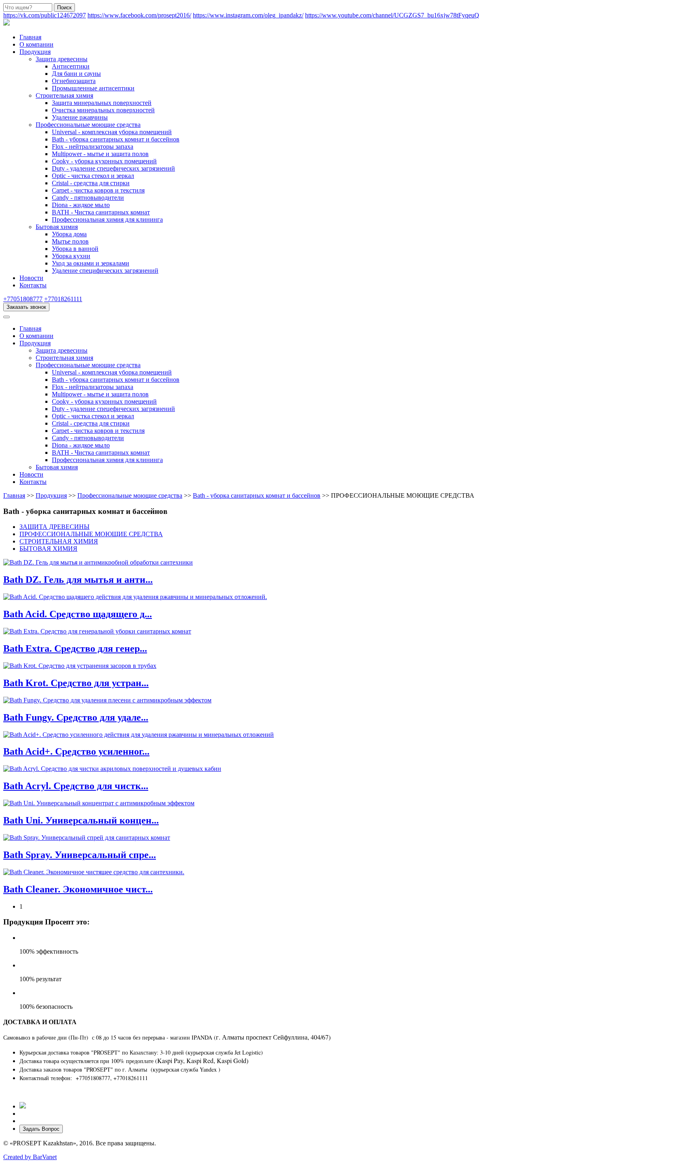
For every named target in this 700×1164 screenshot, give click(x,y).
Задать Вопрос (41, 1129)
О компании (36, 44)
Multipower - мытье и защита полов (100, 153)
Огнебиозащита (74, 80)
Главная (30, 37)
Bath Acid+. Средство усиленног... (76, 751)
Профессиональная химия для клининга (107, 219)
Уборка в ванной (75, 248)
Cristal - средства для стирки (91, 183)
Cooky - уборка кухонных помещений (104, 161)
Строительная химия (64, 95)
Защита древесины (62, 59)
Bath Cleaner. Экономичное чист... (78, 889)
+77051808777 (23, 298)
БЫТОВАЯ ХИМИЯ (48, 548)
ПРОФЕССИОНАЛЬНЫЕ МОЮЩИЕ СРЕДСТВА (91, 534)
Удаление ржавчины (80, 117)
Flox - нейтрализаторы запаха (92, 146)
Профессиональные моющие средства (88, 124)
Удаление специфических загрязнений (105, 270)
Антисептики (71, 66)
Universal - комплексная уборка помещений (112, 131)
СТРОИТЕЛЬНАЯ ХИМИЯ (58, 541)
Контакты (33, 285)
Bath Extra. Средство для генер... (75, 648)
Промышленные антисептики (93, 88)
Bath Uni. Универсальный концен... (81, 820)
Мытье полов (70, 241)
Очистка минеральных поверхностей (103, 110)
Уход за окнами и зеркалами (90, 263)
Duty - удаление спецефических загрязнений (113, 168)
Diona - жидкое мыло (81, 204)
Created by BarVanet (30, 1156)
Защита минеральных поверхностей (102, 102)
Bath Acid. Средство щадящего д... (77, 614)
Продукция (35, 51)
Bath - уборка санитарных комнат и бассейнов (115, 139)
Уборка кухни (71, 255)
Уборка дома (69, 234)
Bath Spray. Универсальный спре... (79, 854)
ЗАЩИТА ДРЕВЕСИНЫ (54, 526)
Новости (31, 277)
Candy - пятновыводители (88, 197)
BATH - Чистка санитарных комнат (101, 212)
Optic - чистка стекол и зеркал (93, 175)
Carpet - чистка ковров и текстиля (98, 190)
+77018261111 (63, 298)
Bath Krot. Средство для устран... (76, 683)
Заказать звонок (26, 307)
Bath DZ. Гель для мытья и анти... (78, 579)
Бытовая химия (57, 226)
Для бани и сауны (76, 73)
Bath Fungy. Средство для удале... (75, 717)
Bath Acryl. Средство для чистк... (75, 786)
